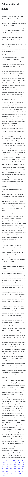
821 (11, 464)
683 (11, 468)
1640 (3, 462)
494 (11, 471)
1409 (18, 460)
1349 (3, 473)
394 (23, 462)
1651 (15, 468)
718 (22, 460)
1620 (23, 469)
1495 (3, 475)
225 (19, 468)
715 (10, 460)
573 (19, 466)
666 (14, 460)
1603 (3, 466)
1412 (11, 462)
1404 (20, 473)
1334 (11, 469)
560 (19, 469)
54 (2, 468)
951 (12, 473)
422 (3, 469)
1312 (23, 464)
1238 (3, 464)
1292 (23, 466)
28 (2, 460)
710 (22, 468)
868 (15, 471)
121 (7, 464)
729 (6, 460)
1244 (7, 471)
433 (23, 473)
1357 (8, 473)
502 (15, 469)
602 (19, 464)
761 (7, 462)
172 (15, 466)
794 (11, 466)
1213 (7, 468)
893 (7, 466)
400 (7, 469)
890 (15, 473)
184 (19, 462)
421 (15, 462)
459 (19, 471)
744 (15, 464)
